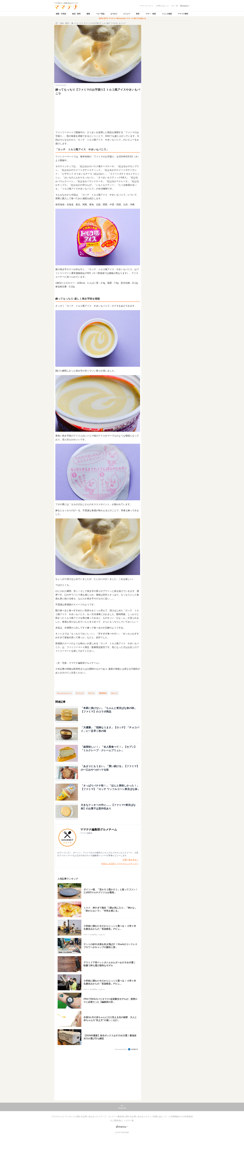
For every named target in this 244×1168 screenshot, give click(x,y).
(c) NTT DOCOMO (122, 1132)
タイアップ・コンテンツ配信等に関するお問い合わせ (120, 1116)
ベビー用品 (100, 14)
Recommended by (121, 1049)
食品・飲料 (76, 14)
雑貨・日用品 (61, 14)
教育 (138, 14)
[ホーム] (56, 23)
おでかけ (114, 14)
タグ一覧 (130, 1120)
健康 (88, 14)
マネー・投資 (151, 14)
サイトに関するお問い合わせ (82, 1116)
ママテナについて (59, 1116)
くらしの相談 (167, 14)
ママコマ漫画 (183, 14)
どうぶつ (126, 14)
